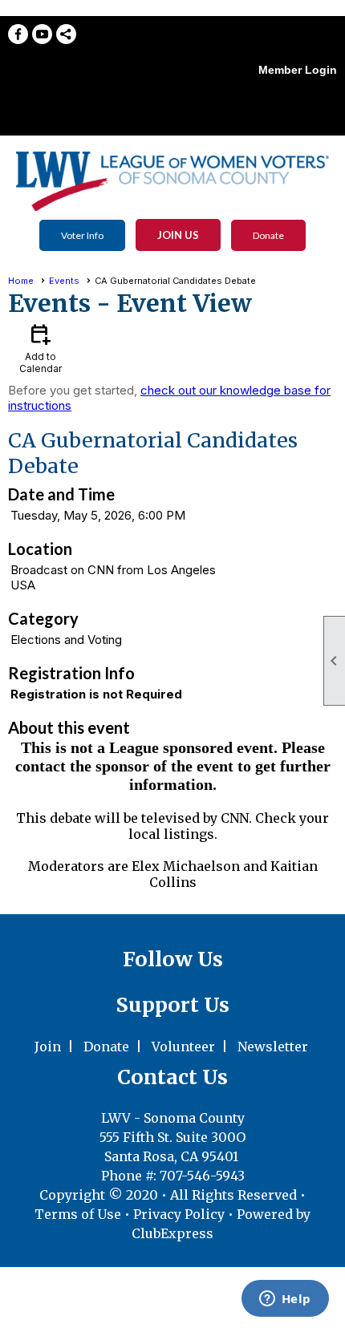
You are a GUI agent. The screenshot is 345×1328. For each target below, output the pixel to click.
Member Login (297, 69)
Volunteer (183, 1047)
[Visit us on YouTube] (42, 34)
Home (21, 280)
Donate (268, 235)
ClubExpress (172, 1233)
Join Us (178, 235)
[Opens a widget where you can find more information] (285, 1300)
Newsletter (272, 1047)
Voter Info (82, 235)
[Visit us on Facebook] (18, 34)
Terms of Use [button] (79, 1214)
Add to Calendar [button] (40, 348)
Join (47, 1047)
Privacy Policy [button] (179, 1214)
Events (64, 280)
